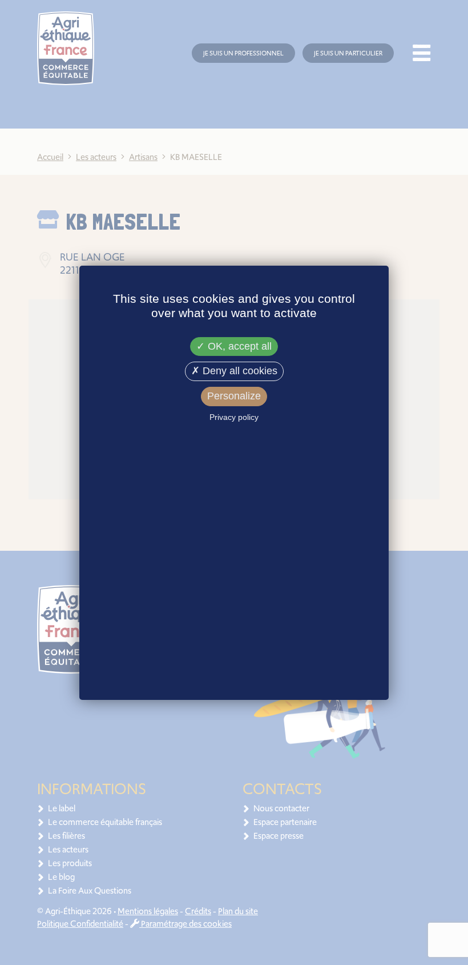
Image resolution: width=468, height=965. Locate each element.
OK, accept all (238, 346)
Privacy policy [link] (234, 417)
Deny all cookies (238, 371)
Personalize (234, 396)
